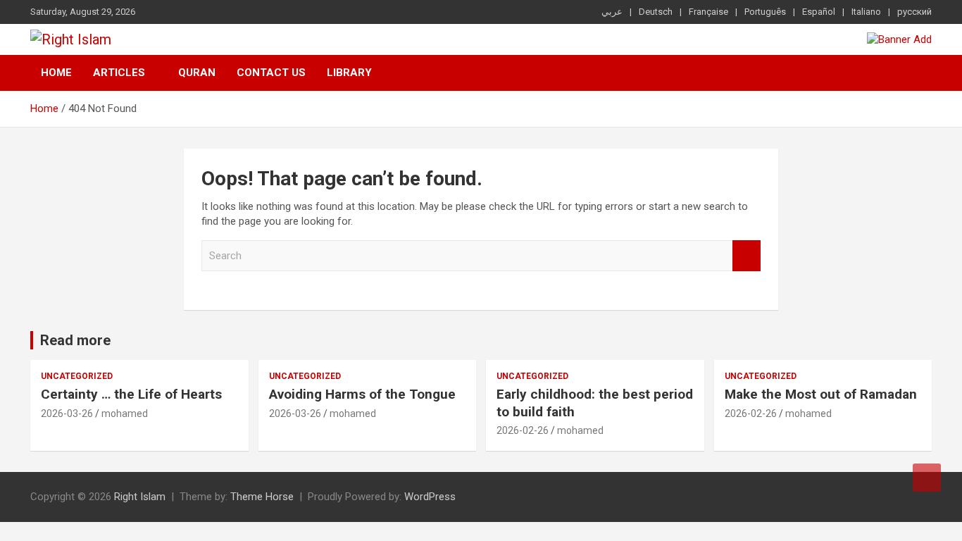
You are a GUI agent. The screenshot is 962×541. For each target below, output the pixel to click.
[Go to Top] (927, 478)
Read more (75, 340)
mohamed (124, 413)
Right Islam (139, 496)
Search (746, 256)
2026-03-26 (67, 413)
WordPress (430, 496)
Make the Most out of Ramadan (821, 394)
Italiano (866, 11)
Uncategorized (77, 376)
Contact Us (271, 72)
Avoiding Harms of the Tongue (362, 394)
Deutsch (656, 11)
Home (56, 72)
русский (914, 11)
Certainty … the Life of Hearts (131, 394)
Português (765, 11)
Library (349, 72)
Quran (196, 72)
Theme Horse (262, 496)
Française (708, 11)
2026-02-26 (522, 430)
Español (818, 11)
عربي (612, 11)
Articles (119, 72)
